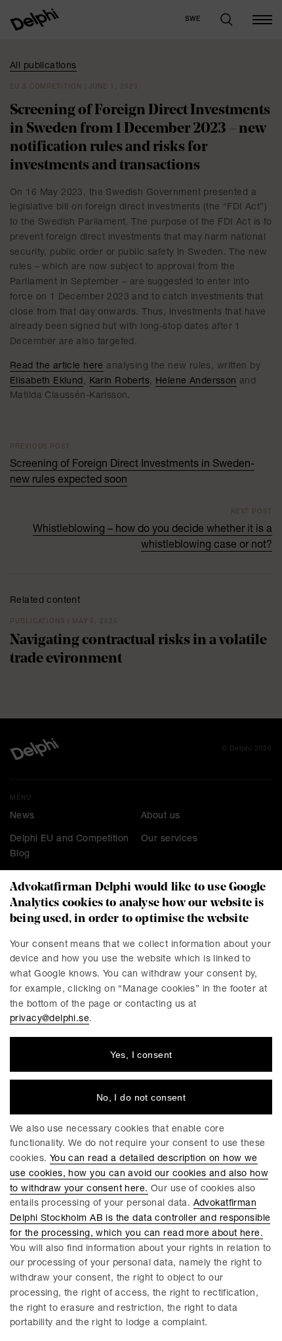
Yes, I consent (141, 1054)
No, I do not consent (141, 1097)
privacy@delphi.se (49, 1019)
